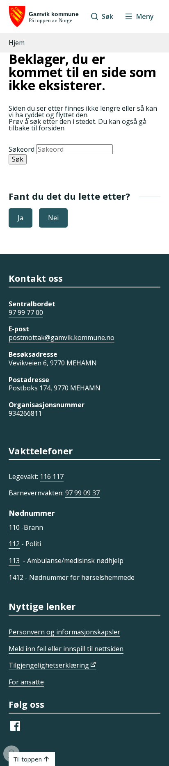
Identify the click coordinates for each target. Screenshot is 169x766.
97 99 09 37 (82, 492)
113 (14, 560)
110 (14, 527)
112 (14, 543)
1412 (16, 577)
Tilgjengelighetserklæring (49, 665)
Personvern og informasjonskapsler (64, 631)
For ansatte (26, 681)
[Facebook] (15, 729)
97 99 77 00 (26, 312)
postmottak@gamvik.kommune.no (61, 337)
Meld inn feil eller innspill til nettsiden (66, 648)
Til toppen (27, 759)
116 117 (52, 476)
